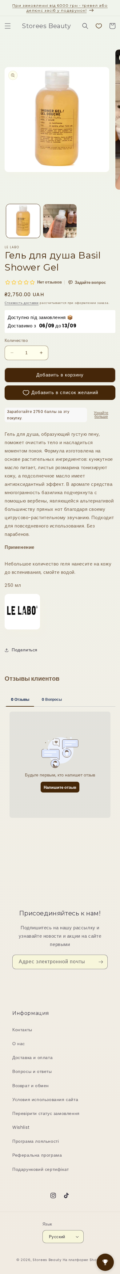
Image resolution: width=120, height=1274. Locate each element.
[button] (7, 26)
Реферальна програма (37, 1155)
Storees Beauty (48, 1259)
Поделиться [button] (25, 650)
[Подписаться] (100, 962)
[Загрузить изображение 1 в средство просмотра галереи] (23, 221)
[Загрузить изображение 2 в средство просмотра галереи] (60, 221)
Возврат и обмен (30, 1086)
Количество (16, 340)
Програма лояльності (35, 1141)
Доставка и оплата (32, 1057)
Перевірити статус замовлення (46, 1113)
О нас (18, 1044)
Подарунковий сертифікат (40, 1169)
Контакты (22, 1030)
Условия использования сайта (45, 1099)
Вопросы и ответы (32, 1071)
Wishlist (21, 1127)
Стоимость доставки (22, 303)
